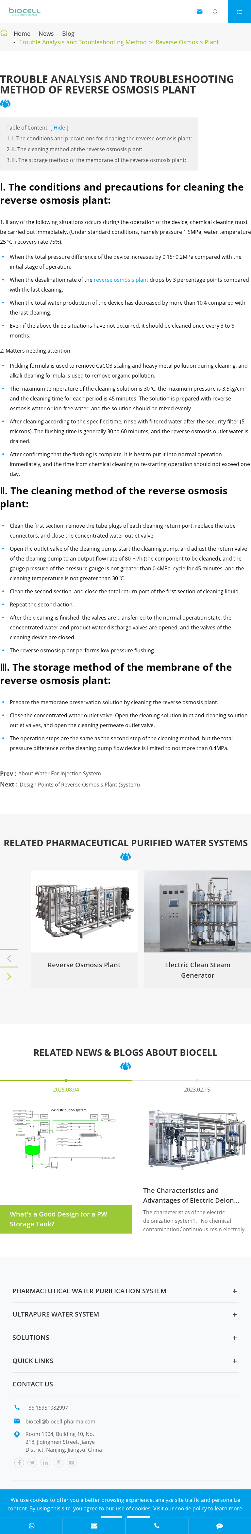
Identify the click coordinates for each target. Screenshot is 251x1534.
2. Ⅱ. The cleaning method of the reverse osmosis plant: (74, 149)
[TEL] (157, 1526)
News (46, 33)
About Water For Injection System (59, 773)
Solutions (30, 1337)
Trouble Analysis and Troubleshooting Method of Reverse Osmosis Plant (119, 42)
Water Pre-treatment (197, 964)
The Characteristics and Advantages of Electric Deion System (188, 1195)
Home (22, 33)
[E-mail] (94, 1526)
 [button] (9, 958)
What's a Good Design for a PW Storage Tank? (58, 1219)
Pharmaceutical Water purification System (89, 1290)
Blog (68, 33)
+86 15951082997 (46, 1407)
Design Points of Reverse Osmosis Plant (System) (80, 784)
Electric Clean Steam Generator (84, 970)
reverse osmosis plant (121, 279)
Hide (59, 127)
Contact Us (32, 1384)
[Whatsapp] (31, 1526)
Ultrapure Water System (55, 1314)
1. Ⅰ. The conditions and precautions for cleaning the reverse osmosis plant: (99, 138)
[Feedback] (220, 1526)
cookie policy (191, 1508)
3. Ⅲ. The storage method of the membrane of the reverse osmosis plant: (96, 160)
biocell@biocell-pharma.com (60, 1421)
